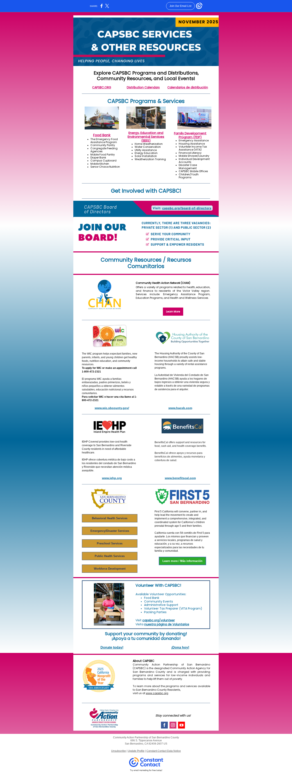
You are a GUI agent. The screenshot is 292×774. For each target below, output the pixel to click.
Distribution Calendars (143, 87)
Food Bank (102, 135)
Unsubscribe (118, 750)
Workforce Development (109, 568)
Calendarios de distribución (187, 87)
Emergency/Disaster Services (109, 530)
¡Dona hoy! (180, 647)
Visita (140, 624)
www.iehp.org (112, 478)
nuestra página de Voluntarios (166, 624)
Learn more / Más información (182, 561)
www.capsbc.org (157, 693)
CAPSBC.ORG (101, 87)
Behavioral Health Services (109, 518)
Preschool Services (109, 543)
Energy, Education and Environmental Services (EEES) (146, 136)
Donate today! (111, 647)
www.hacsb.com (180, 408)
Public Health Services (110, 556)
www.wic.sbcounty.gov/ (112, 408)
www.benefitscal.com (180, 478)
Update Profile (136, 750)
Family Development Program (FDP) (190, 135)
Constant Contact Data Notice (163, 750)
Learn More (173, 311)
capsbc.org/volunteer (158, 620)
